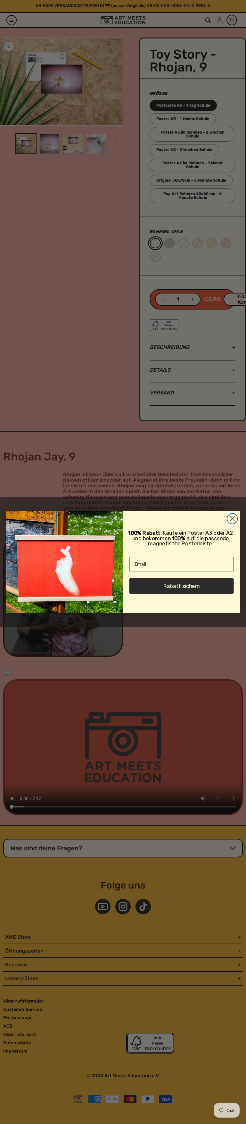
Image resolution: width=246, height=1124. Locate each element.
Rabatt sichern (181, 586)
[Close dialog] (232, 518)
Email (135, 552)
